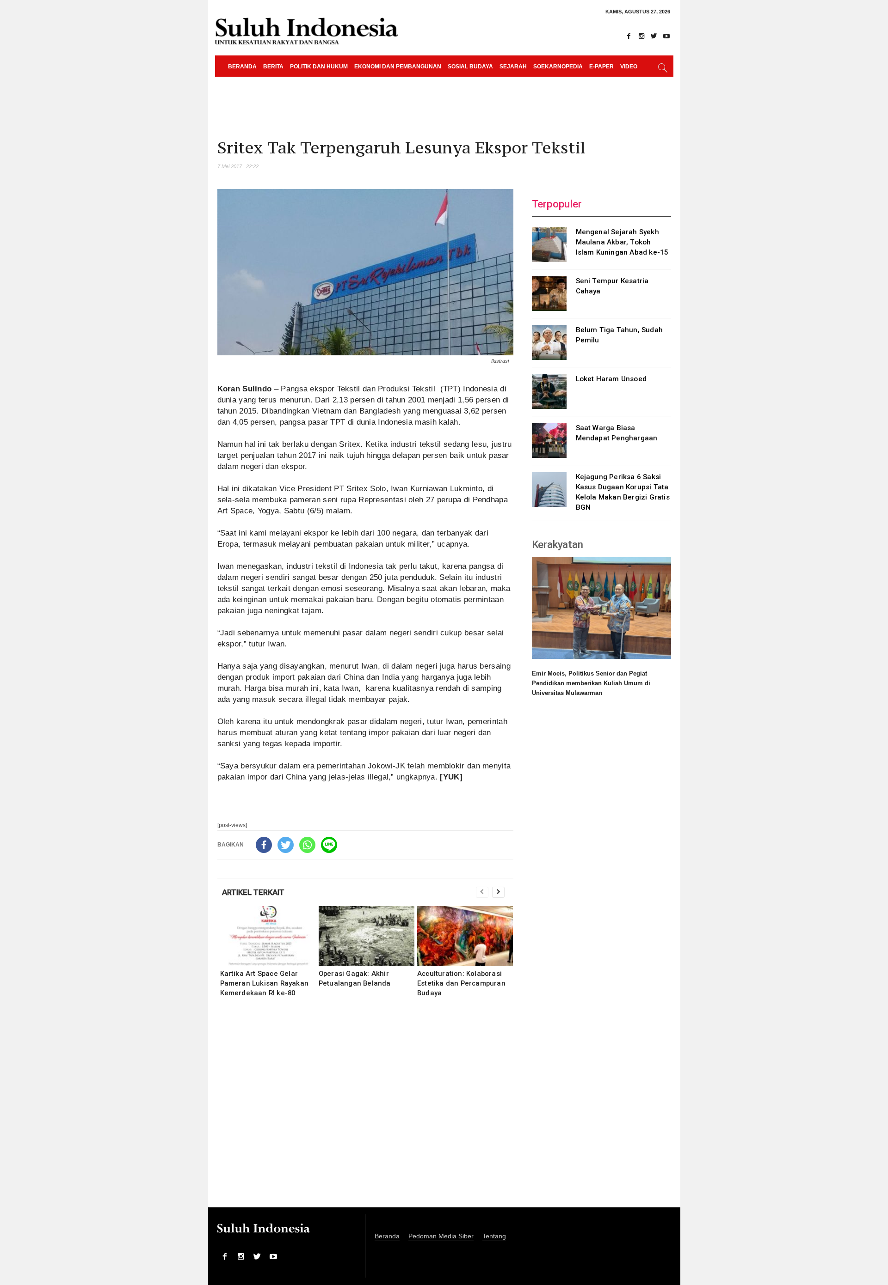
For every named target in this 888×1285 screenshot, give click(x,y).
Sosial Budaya (470, 66)
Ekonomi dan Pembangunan (397, 66)
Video (628, 66)
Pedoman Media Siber (441, 1236)
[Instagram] (641, 36)
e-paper (601, 66)
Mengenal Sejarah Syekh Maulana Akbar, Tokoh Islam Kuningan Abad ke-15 (622, 242)
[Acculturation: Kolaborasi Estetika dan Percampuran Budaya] (465, 936)
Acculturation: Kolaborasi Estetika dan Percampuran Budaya (461, 983)
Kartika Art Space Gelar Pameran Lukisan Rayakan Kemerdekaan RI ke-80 (264, 983)
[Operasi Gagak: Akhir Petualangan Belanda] (366, 936)
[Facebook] (629, 36)
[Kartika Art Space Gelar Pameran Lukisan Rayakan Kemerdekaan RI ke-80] (268, 936)
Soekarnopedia (558, 66)
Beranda (242, 66)
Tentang (494, 1236)
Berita (273, 66)
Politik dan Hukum (319, 66)
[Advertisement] (365, 1108)
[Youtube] (666, 36)
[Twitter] (654, 36)
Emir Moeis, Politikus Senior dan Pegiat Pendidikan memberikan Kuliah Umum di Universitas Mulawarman (591, 683)
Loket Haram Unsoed (611, 379)
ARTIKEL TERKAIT (253, 892)
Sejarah (513, 66)
